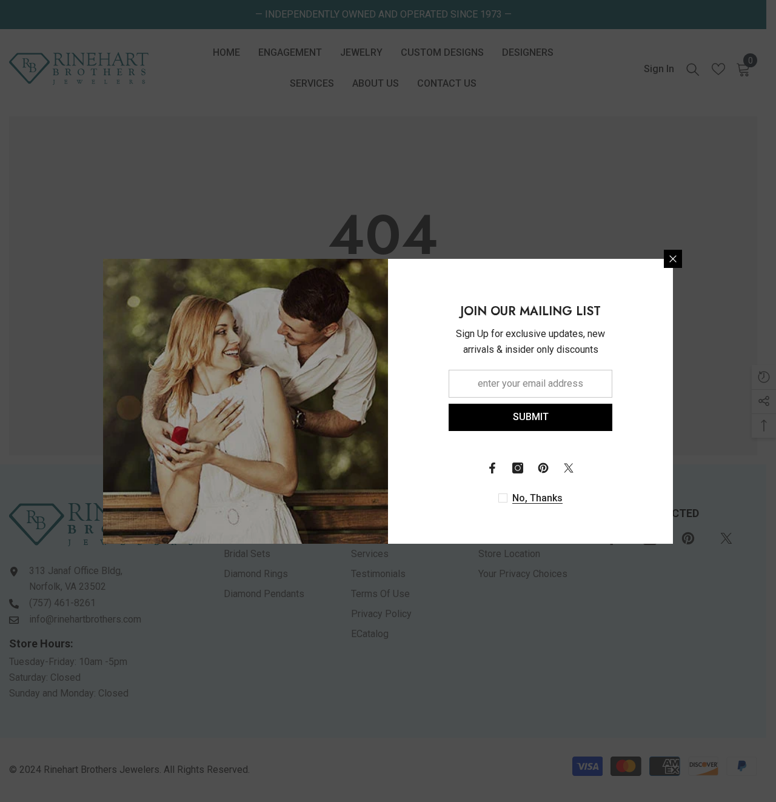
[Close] (673, 259)
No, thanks (537, 498)
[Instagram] (517, 468)
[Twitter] (568, 468)
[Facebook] (492, 468)
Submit (531, 417)
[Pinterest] (543, 468)
